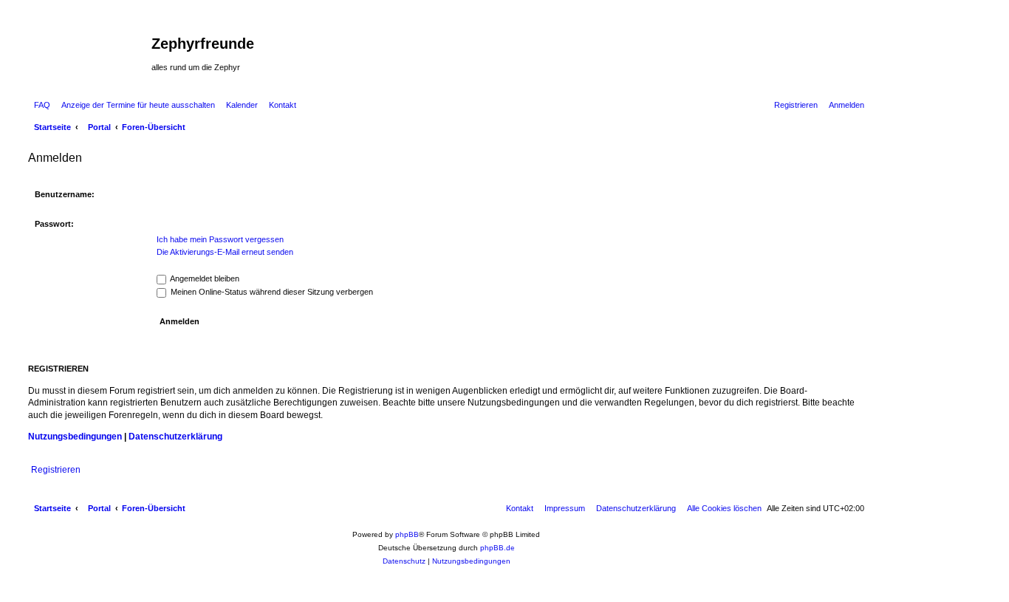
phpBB (407, 534)
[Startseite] (87, 48)
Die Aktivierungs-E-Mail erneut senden (225, 251)
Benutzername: (65, 194)
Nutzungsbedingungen (75, 436)
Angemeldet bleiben (203, 278)
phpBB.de (497, 548)
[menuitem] (39, 105)
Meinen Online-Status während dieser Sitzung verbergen (270, 291)
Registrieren (56, 470)
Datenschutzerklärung (175, 436)
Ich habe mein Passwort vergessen (220, 239)
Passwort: (54, 223)
